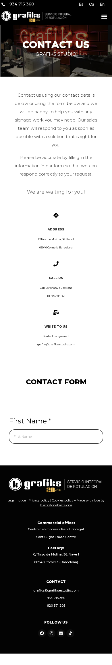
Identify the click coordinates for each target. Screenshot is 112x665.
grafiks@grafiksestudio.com (56, 590)
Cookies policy (62, 500)
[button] (104, 16)
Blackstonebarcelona (56, 505)
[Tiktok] (70, 633)
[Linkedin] (61, 633)
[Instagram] (51, 633)
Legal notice (16, 500)
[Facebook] (42, 633)
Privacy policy (38, 500)
